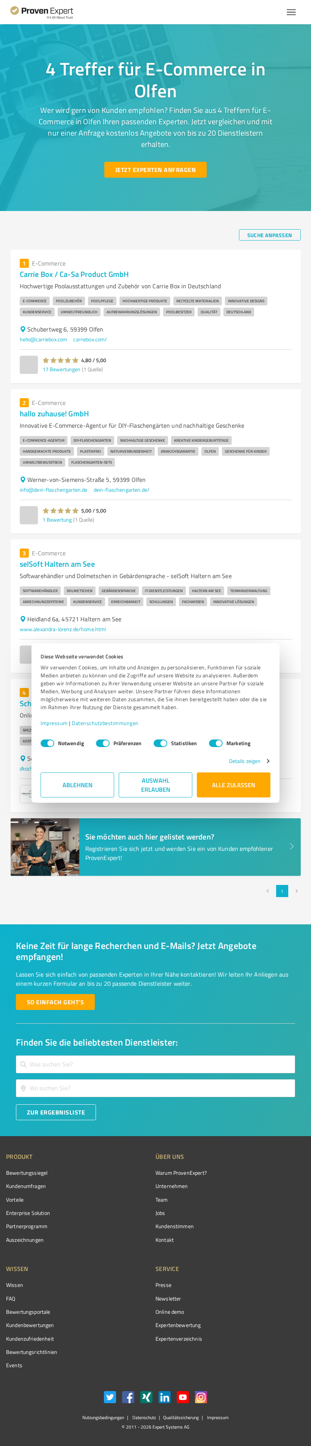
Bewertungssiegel (26, 1172)
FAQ (10, 1298)
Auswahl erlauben (155, 785)
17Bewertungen (61, 369)
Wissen (14, 1284)
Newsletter (168, 1298)
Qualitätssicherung (181, 1417)
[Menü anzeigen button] (291, 12)
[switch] (103, 743)
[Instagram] (201, 1398)
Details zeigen (245, 760)
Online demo (170, 1311)
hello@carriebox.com (44, 339)
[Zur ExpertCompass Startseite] (48, 12)
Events (14, 1365)
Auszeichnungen (25, 1239)
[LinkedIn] (165, 1398)
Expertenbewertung (178, 1325)
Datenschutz (143, 1417)
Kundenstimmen (175, 1226)
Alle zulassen (233, 784)
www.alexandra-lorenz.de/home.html (63, 629)
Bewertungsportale (28, 1311)
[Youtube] (183, 1398)
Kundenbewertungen (30, 1325)
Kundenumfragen (26, 1186)
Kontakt (165, 1239)
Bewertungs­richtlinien (31, 1351)
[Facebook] (128, 1398)
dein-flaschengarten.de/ (121, 489)
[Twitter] (110, 1398)
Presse (163, 1284)
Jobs (160, 1212)
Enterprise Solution (28, 1212)
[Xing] (146, 1398)
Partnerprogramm (26, 1226)
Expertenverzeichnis (179, 1338)
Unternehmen (172, 1186)
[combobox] (155, 1064)
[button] (60, 360)
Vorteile (15, 1199)
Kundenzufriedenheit (30, 1338)
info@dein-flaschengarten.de (54, 489)
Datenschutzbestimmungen (105, 723)
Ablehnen (78, 784)
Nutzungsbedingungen (103, 1417)
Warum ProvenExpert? (181, 1172)
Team (162, 1199)
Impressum (54, 723)
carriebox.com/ (90, 339)
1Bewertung (57, 519)
